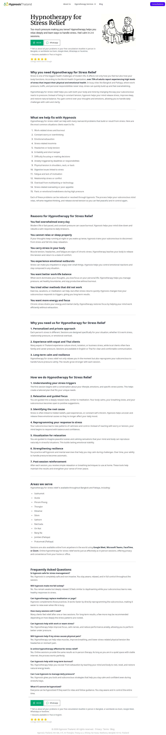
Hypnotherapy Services (84, 4)
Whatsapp (54, 42)
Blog (101, 4)
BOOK (38, 42)
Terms (106, 729)
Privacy (98, 729)
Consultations (157, 4)
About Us (67, 4)
